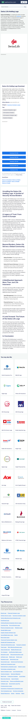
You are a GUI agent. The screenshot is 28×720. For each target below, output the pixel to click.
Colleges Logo (4, 683)
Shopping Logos (5, 659)
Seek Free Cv (4, 707)
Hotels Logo (19, 657)
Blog (9, 705)
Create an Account (7, 702)
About (5, 705)
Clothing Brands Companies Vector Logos (11, 623)
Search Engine (15, 678)
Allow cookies (6, 717)
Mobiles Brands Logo (16, 649)
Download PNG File (14, 157)
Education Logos (5, 654)
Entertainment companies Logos (9, 666)
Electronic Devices (5, 678)
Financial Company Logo (14, 613)
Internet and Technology (17, 661)
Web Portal (3, 676)
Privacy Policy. (19, 174)
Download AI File (14, 169)
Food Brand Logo (5, 620)
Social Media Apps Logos (7, 635)
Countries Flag (4, 625)
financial (19, 16)
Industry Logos (21, 666)
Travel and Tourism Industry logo (9, 640)
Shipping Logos (18, 627)
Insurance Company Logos (13, 105)
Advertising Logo (14, 659)
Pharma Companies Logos (7, 627)
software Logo (4, 657)
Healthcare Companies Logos (8, 664)
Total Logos (4, 647)
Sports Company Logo (6, 671)
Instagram (14, 710)
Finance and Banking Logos (16, 681)
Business (18, 693)
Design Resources (5, 693)
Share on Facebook (7, 179)
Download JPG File (14, 161)
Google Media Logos (6, 630)
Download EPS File (14, 165)
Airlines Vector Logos (6, 615)
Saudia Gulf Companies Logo (8, 642)
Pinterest (19, 710)
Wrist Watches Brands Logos (15, 647)
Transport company (21, 644)
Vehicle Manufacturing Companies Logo (10, 618)
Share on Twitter (16, 179)
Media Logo (12, 657)
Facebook (8, 710)
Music (22, 693)
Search (25, 7)
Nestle (16, 635)
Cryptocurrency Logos (6, 686)
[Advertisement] (14, 69)
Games (12, 693)
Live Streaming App (18, 671)
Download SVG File (14, 153)
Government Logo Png (14, 683)
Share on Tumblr (6, 183)
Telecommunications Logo (16, 654)
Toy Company (4, 652)
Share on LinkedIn (6, 181)
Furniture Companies (18, 691)
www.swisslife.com (14, 102)
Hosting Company (5, 674)
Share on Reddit (15, 181)
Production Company (13, 676)
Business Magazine (15, 674)
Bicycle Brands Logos (14, 625)
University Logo (5, 681)
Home (2, 705)
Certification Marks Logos (15, 652)
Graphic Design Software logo (8, 632)
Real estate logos (5, 637)
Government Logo (5, 661)
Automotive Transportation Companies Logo (12, 688)
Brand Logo (3, 613)
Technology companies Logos (8, 669)
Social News (22, 676)
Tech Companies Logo (6, 691)
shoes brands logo (5, 649)
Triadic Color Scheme (16, 705)
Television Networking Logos (8, 644)
